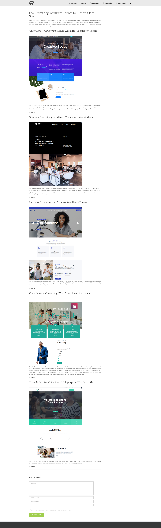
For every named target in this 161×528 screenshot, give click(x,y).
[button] (130, 3)
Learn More (32, 112)
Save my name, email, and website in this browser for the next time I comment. (51, 510)
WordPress (44, 471)
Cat (31, 471)
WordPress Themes (52, 471)
